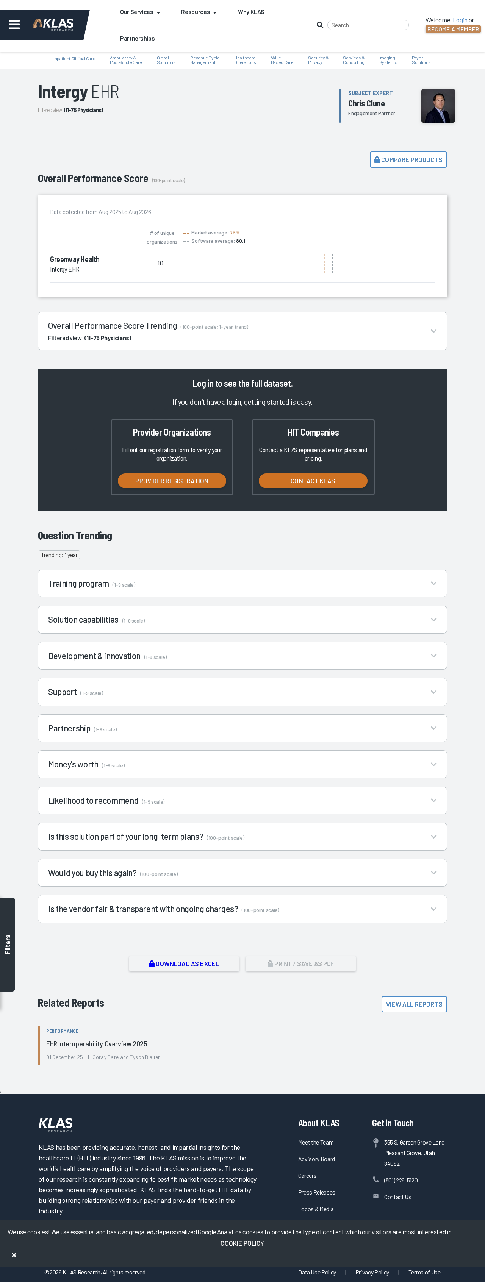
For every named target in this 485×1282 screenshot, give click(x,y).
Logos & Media (316, 1208)
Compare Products (411, 159)
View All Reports (414, 1004)
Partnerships (137, 38)
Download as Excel (187, 963)
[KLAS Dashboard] (63, 25)
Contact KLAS (313, 480)
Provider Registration (171, 480)
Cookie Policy (242, 1243)
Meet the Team (316, 1142)
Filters (7, 944)
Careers (307, 1175)
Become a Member (453, 29)
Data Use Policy (317, 1272)
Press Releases (316, 1192)
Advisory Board (316, 1158)
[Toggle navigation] (14, 25)
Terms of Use (424, 1272)
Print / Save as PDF (303, 963)
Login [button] (460, 19)
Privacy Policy (372, 1272)
